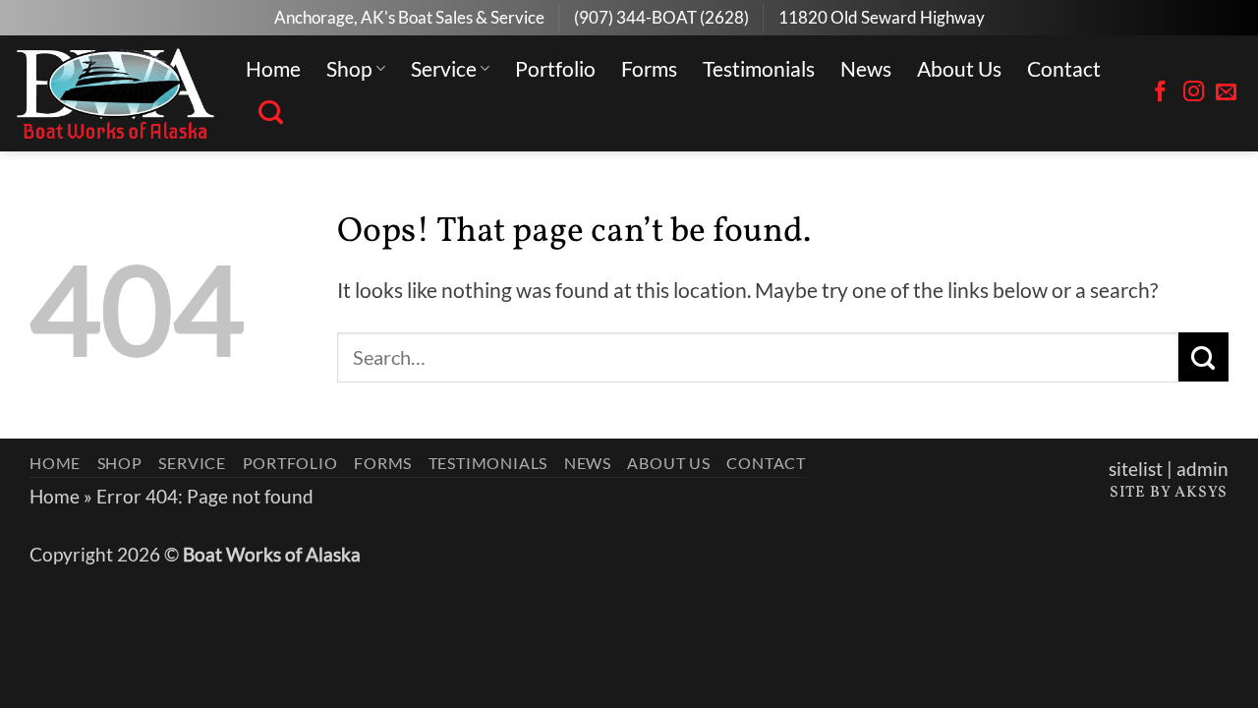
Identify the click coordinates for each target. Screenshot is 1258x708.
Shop (349, 68)
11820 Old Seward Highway (881, 17)
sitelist (1136, 469)
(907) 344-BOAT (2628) (661, 17)
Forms (649, 68)
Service (444, 68)
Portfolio (555, 68)
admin (1202, 469)
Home (273, 68)
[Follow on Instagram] (1193, 93)
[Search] (270, 113)
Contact (1064, 68)
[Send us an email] (1226, 93)
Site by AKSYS (1169, 492)
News (865, 68)
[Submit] (1203, 357)
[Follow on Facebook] (1160, 93)
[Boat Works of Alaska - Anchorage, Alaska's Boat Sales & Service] (115, 93)
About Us (959, 68)
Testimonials (759, 68)
